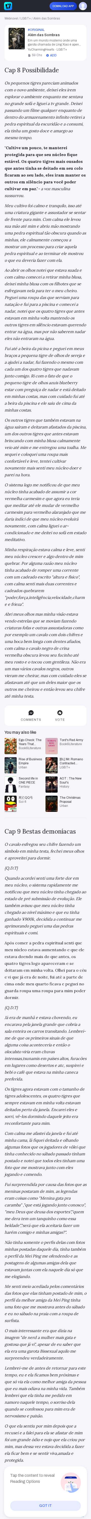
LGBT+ (25, 18)
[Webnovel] (8, 6)
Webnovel (11, 18)
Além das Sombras (46, 18)
